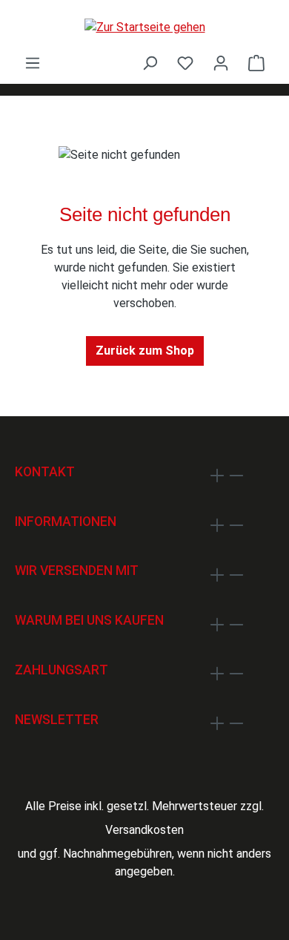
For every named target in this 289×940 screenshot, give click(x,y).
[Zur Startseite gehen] (144, 27)
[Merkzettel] (185, 63)
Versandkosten (144, 830)
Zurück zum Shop (145, 351)
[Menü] (32, 63)
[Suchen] (149, 63)
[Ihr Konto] (221, 63)
